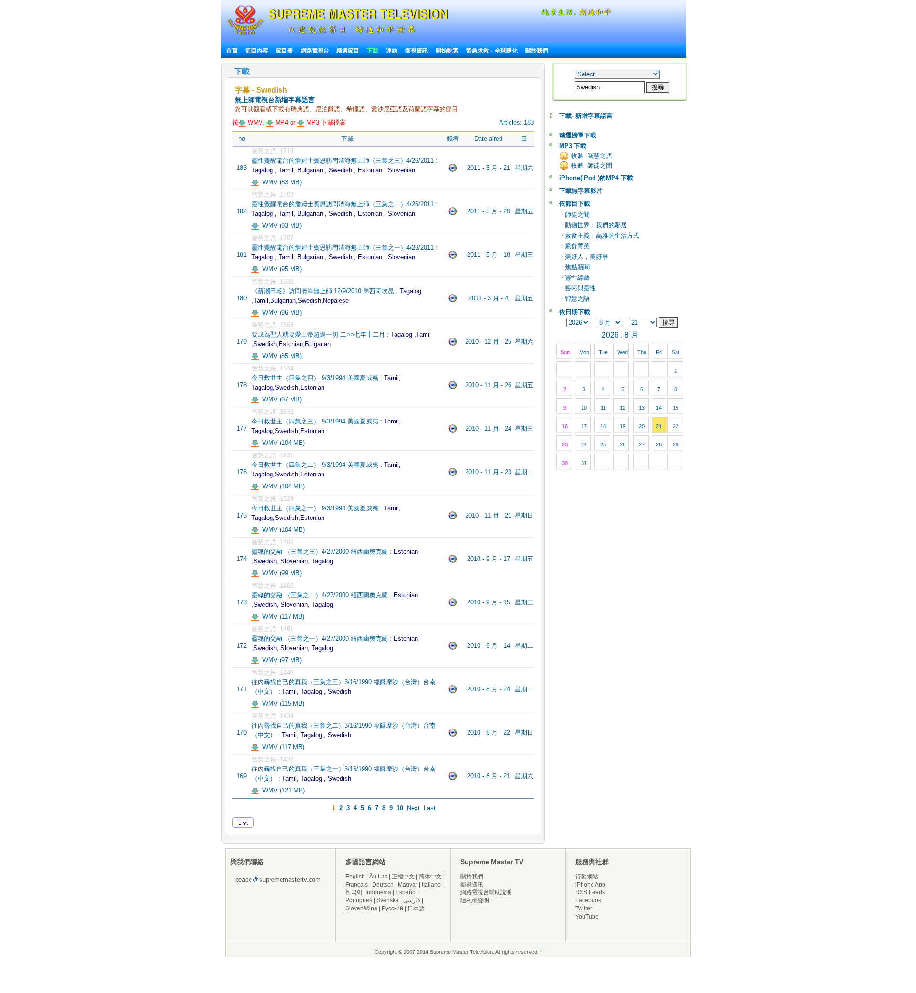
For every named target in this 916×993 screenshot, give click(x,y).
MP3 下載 (572, 145)
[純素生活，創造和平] (574, 14)
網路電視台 (316, 50)
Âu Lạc (378, 876)
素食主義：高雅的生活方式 (602, 235)
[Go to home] (337, 35)
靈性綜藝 (577, 277)
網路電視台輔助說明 (486, 892)
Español (406, 892)
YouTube (587, 916)
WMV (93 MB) (280, 225)
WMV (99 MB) (280, 573)
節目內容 (256, 50)
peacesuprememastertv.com (278, 879)
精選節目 (347, 50)
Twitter (583, 908)
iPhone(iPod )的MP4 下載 (596, 177)
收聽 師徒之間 (591, 165)
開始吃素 (447, 50)
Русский (392, 908)
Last (430, 808)
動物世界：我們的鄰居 (596, 225)
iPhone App (590, 884)
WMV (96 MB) (280, 312)
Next (413, 808)
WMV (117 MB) (281, 616)
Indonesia (378, 892)
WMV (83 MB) (280, 182)
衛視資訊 (416, 50)
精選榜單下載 (577, 135)
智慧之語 (577, 298)
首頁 (232, 50)
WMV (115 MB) (281, 703)
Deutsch (383, 884)
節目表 (284, 50)
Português (358, 900)
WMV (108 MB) (282, 486)
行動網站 (586, 876)
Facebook (588, 900)
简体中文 (430, 876)
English (355, 876)
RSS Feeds (590, 892)
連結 (391, 50)
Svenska (387, 900)
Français (356, 884)
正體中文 (403, 876)
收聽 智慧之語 (591, 155)
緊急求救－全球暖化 (492, 50)
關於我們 (536, 50)
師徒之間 (577, 214)
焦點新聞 (577, 267)
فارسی (411, 900)
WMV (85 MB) (280, 355)
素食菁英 (577, 246)
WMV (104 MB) (282, 442)
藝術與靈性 (580, 288)
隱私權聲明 (474, 900)
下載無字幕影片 (581, 190)
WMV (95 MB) (280, 269)
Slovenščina (361, 908)
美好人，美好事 (586, 256)
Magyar (407, 884)
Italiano (431, 884)
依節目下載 (574, 203)
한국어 (354, 892)
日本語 (416, 908)
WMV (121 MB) (282, 790)
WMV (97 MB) (280, 399)
